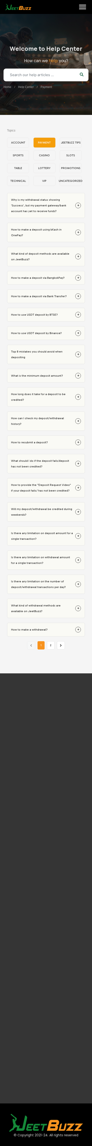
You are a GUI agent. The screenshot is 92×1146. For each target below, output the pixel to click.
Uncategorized (70, 181)
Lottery (44, 168)
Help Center (26, 87)
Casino (44, 155)
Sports (18, 155)
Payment (46, 87)
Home (10, 21)
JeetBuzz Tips (71, 142)
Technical (18, 181)
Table (18, 168)
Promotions (70, 168)
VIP (44, 181)
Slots (70, 155)
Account (18, 142)
